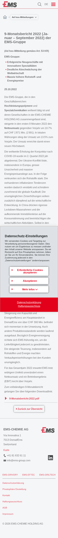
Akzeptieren (30, 281)
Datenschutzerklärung (29, 302)
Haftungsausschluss (29, 306)
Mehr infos (28, 289)
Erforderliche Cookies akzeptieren (30, 271)
